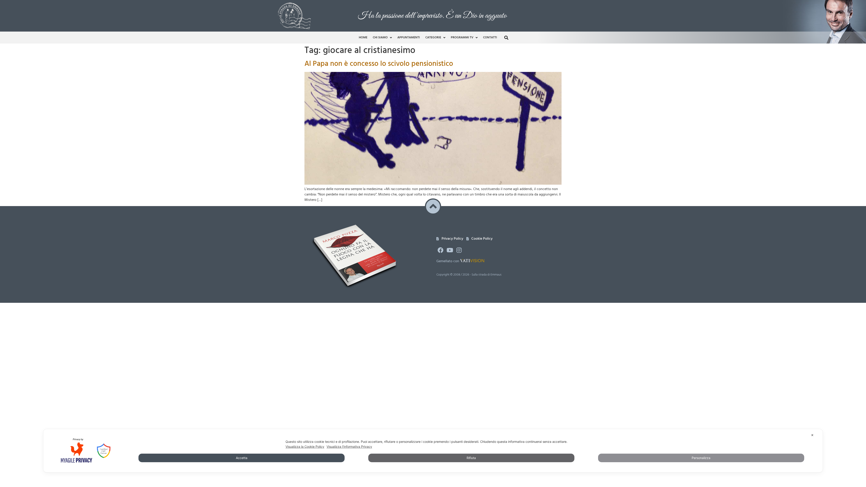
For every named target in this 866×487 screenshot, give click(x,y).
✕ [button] (812, 435)
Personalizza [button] (701, 458)
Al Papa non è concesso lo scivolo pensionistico (378, 64)
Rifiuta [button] (471, 458)
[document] (433, 351)
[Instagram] (459, 250)
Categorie (433, 37)
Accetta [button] (241, 458)
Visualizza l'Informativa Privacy (349, 446)
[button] (506, 37)
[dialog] (433, 450)
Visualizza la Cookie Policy (305, 446)
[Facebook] (440, 250)
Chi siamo (380, 37)
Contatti (490, 37)
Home (363, 37)
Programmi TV (462, 37)
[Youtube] (450, 250)
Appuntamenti (408, 37)
